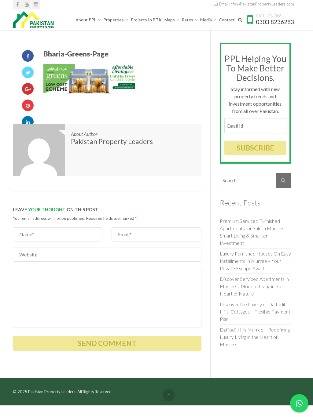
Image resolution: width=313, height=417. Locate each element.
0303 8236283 (275, 21)
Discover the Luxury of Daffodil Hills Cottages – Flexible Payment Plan (255, 311)
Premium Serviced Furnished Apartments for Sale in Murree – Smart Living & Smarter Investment (253, 232)
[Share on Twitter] (28, 72)
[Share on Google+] (28, 89)
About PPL (85, 19)
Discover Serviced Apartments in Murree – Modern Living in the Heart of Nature (254, 286)
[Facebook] (17, 4)
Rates (187, 19)
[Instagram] (35, 4)
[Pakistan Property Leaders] (33, 20)
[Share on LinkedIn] (28, 122)
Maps (169, 19)
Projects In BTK (146, 19)
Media (206, 19)
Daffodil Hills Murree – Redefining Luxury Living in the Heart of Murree (255, 337)
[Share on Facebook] (28, 56)
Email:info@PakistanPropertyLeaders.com (256, 4)
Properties (113, 19)
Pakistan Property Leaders (112, 141)
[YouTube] (26, 4)
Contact (227, 19)
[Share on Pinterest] (28, 105)
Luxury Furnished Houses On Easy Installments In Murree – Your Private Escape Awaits (255, 261)
